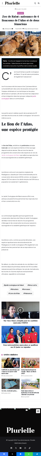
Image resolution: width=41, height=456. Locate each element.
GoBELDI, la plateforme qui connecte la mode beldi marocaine (10, 371)
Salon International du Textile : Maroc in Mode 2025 (28, 371)
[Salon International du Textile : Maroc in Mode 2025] (30, 363)
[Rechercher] (39, 4)
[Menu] (2, 4)
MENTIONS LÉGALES (20, 443)
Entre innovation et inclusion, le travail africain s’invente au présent (30, 393)
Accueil (18, 9)
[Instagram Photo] (7, 415)
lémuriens (15, 289)
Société (24, 9)
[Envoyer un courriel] (12, 28)
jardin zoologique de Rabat (14, 285)
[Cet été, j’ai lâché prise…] (11, 384)
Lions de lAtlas (15, 293)
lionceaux (26, 289)
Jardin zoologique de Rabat (11, 155)
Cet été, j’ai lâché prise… (9, 391)
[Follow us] (38, 411)
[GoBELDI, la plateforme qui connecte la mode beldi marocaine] (11, 363)
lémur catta (33, 285)
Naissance (28, 293)
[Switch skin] (35, 4)
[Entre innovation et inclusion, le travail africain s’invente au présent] (30, 384)
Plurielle (32, 440)
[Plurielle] (12, 3)
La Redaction (8, 28)
